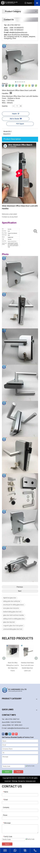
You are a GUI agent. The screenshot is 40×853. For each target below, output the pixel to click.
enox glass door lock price (11, 608)
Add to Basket (14, 119)
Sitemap (14, 781)
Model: (5, 131)
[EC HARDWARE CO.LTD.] (15, 690)
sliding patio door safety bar (11, 601)
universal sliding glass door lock (12, 629)
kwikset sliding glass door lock (12, 611)
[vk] (16, 734)
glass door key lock (9, 622)
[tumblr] (13, 734)
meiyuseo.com (31, 781)
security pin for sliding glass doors (13, 604)
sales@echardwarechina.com (18, 728)
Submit (7, 771)
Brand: (5, 134)
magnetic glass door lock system (13, 625)
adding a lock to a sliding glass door (14, 618)
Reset (18, 771)
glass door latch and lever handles (13, 615)
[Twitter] (6, 734)
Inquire (14, 114)
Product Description (12, 139)
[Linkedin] (10, 734)
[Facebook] (3, 734)
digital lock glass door (9, 598)
